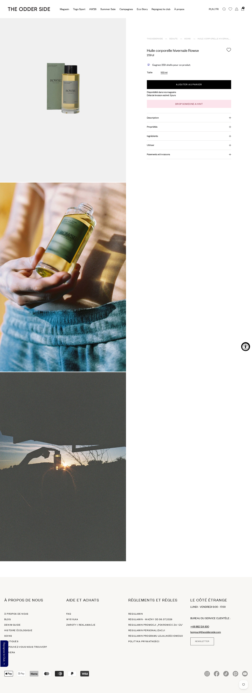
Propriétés (152, 126)
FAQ (68, 613)
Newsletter (202, 641)
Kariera (9, 652)
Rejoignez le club (161, 9)
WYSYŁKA (72, 619)
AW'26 (92, 9)
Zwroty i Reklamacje (80, 624)
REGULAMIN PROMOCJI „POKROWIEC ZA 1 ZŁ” (155, 624)
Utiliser (150, 145)
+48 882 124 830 (199, 626)
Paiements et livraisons (158, 154)
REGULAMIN (135, 613)
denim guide (12, 624)
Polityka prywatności (143, 641)
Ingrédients (152, 136)
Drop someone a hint (189, 104)
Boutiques (11, 641)
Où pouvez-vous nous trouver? (25, 646)
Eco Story (142, 9)
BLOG (7, 619)
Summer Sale (108, 9)
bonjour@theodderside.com (205, 632)
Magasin (64, 9)
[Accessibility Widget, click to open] (245, 346)
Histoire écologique (18, 630)
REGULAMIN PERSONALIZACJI (146, 630)
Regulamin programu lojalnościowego (155, 635)
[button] (4, 653)
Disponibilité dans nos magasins (161, 92)
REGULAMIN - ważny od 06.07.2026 (150, 619)
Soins (8, 635)
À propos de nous (16, 613)
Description (153, 117)
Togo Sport (79, 9)
